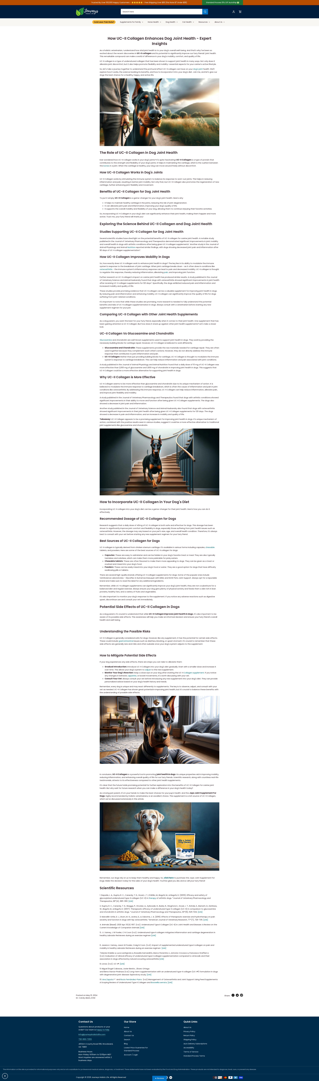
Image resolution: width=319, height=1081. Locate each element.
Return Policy (189, 1035)
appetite (132, 675)
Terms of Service (191, 1052)
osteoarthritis (106, 269)
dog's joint (198, 69)
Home (126, 1027)
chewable (210, 547)
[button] (5, 1076)
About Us (128, 1031)
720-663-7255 (85, 1039)
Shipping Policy (190, 1039)
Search (127, 1039)
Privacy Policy (189, 1031)
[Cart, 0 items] (240, 11)
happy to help (102, 1029)
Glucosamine (106, 340)
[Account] (234, 11)
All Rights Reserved (118, 1077)
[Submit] (205, 11)
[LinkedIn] (170, 1077)
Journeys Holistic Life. (101, 1077)
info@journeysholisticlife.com (92, 1034)
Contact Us (129, 1035)
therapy (152, 898)
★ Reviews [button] (159, 1078)
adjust (148, 669)
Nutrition (131, 247)
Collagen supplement (194, 672)
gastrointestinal (126, 641)
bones (106, 165)
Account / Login (131, 1055)
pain (166, 272)
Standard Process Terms (194, 1056)
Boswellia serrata (159, 982)
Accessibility (189, 1047)
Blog (126, 1043)
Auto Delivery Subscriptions (195, 1043)
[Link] (130, 901)
